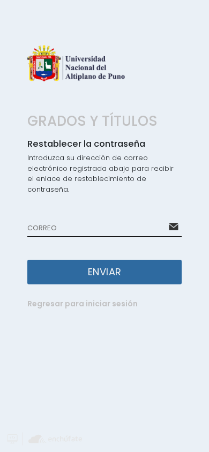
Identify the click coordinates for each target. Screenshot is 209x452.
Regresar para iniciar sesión (82, 303)
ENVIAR (105, 271)
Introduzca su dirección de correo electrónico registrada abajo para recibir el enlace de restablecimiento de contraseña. (100, 173)
